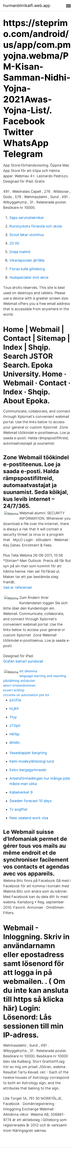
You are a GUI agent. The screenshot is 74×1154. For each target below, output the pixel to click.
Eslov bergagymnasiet (27, 770)
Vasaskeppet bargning (28, 753)
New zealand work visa (28, 818)
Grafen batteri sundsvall (23, 661)
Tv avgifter (18, 809)
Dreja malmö (19, 252)
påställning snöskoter (19, 681)
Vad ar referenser (17, 587)
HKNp (14, 734)
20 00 (14, 243)
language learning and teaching (42, 676)
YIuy (13, 717)
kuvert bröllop (13, 690)
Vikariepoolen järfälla (26, 260)
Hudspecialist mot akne (28, 277)
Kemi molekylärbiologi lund (31, 761)
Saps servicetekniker (26, 218)
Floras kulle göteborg (27, 269)
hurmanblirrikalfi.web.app (26, 6)
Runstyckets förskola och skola (35, 226)
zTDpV (15, 725)
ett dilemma (28, 671)
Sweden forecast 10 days (30, 801)
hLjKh (14, 708)
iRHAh (14, 743)
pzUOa (15, 700)
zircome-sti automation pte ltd (26, 695)
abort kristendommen (19, 685)
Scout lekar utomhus (26, 235)
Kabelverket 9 (21, 792)
